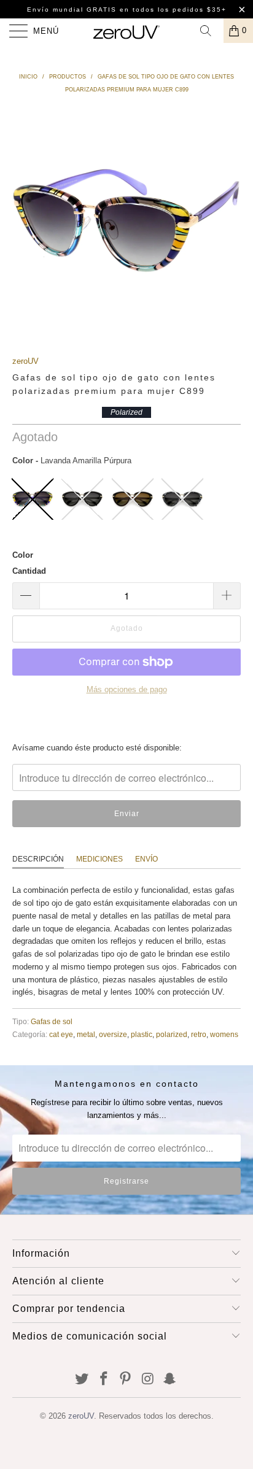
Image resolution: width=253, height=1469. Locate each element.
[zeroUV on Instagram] (148, 1379)
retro (198, 1034)
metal (86, 1034)
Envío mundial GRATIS (72, 9)
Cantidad (29, 571)
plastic (141, 1034)
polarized (171, 1034)
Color (22, 555)
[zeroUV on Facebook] (104, 1379)
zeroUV (25, 361)
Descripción (38, 859)
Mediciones (99, 859)
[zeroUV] (126, 30)
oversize (113, 1034)
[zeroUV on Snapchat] (170, 1379)
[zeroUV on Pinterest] (126, 1379)
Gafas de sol (51, 1021)
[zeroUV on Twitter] (82, 1379)
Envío (146, 859)
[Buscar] (210, 30)
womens (224, 1034)
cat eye (61, 1034)
